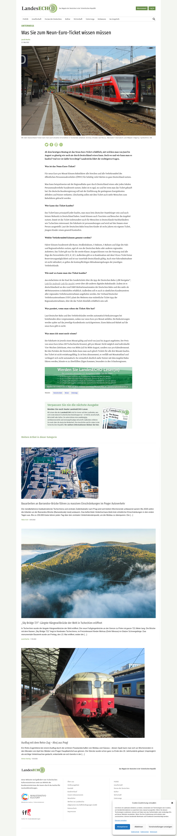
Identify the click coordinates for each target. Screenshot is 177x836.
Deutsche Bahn (57, 393)
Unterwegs (90, 19)
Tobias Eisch (24, 520)
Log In (152, 8)
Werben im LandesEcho (76, 801)
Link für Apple (67, 283)
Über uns (71, 781)
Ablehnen (139, 827)
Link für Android (52, 283)
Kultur (67, 19)
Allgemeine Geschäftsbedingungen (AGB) (82, 805)
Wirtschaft (78, 19)
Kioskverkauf (72, 791)
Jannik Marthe (25, 40)
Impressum (153, 832)
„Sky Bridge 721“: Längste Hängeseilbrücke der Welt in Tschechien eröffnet (61, 623)
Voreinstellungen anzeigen (160, 827)
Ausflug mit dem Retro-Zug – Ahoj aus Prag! (44, 742)
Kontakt (70, 788)
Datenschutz (135, 832)
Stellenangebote (73, 785)
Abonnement (141, 8)
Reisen (67, 393)
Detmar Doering (26, 759)
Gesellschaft (36, 19)
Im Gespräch (114, 19)
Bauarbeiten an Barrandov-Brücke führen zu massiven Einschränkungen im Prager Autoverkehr (73, 503)
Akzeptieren (122, 827)
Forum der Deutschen (53, 19)
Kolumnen (102, 19)
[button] (172, 803)
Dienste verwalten (121, 820)
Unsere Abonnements (75, 795)
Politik (25, 19)
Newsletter (71, 798)
